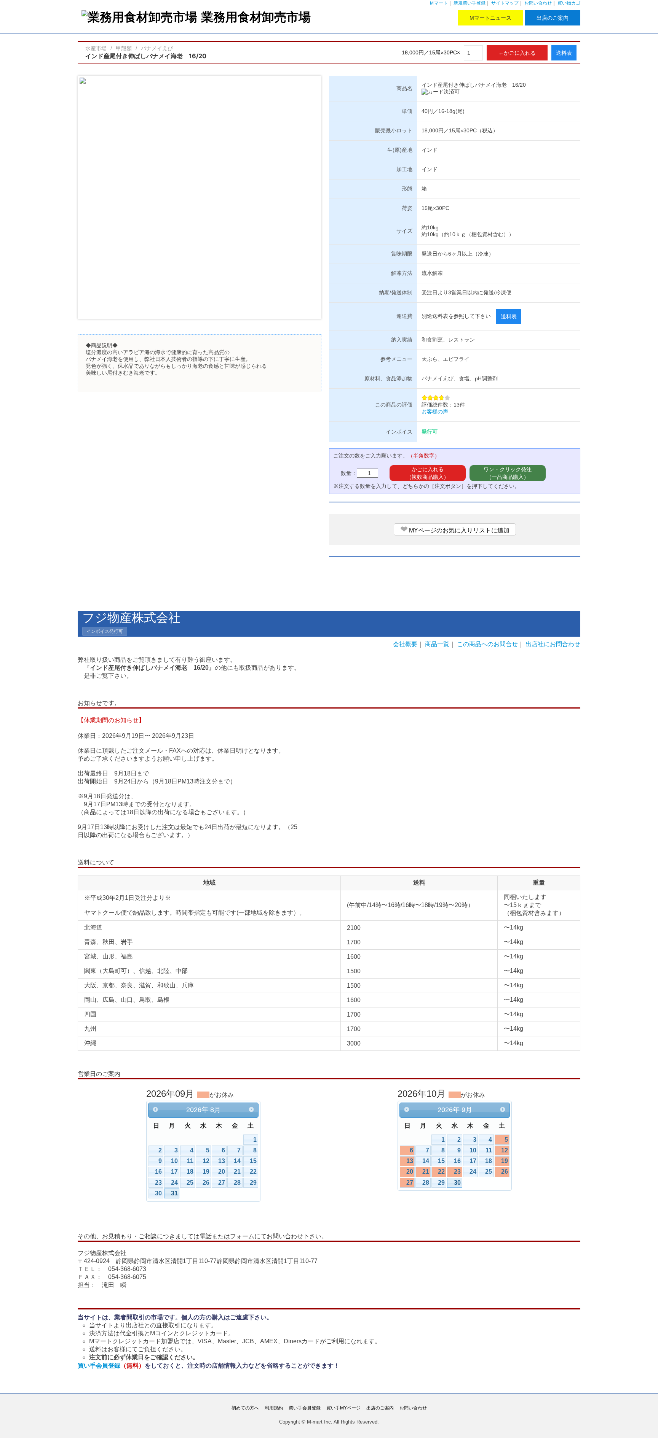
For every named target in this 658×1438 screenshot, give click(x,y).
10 (174, 1161)
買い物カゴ (568, 3)
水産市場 (96, 48)
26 (206, 1182)
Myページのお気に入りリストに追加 (454, 529)
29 (253, 1182)
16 (158, 1171)
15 (253, 1161)
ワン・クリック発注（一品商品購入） (508, 473)
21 (237, 1171)
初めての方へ (245, 1408)
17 (174, 1171)
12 (206, 1161)
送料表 (564, 53)
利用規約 (274, 1408)
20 (221, 1171)
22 (253, 1171)
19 (206, 1171)
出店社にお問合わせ (552, 644)
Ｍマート (439, 3)
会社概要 (405, 644)
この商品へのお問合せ (487, 644)
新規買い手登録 (470, 3)
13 (221, 1161)
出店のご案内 (553, 18)
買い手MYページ (343, 1408)
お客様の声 (435, 411)
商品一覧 (437, 644)
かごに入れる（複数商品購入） (427, 473)
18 (190, 1171)
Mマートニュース (490, 18)
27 (221, 1182)
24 (174, 1182)
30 (158, 1193)
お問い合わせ (538, 3)
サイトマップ (505, 3)
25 (190, 1182)
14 (237, 1161)
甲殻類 (124, 48)
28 (237, 1182)
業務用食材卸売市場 (256, 17)
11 (190, 1161)
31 (174, 1193)
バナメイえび (157, 48)
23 (158, 1182)
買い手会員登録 (111, 1365)
